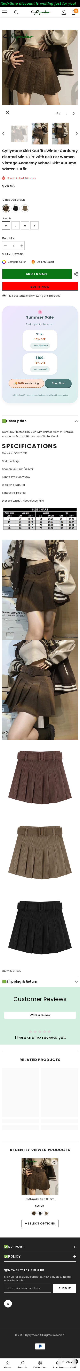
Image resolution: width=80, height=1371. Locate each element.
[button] (66, 113)
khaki (46, 1213)
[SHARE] (75, 274)
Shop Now (58, 383)
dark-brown (34, 1213)
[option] (40, 67)
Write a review (40, 1015)
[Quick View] (54, 1162)
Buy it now (40, 287)
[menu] (4, 12)
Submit (64, 1288)
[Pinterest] (8, 1303)
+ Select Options (40, 1223)
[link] (20, 1121)
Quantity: (8, 238)
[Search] (16, 12)
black (40, 1213)
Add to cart (37, 274)
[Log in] (64, 12)
